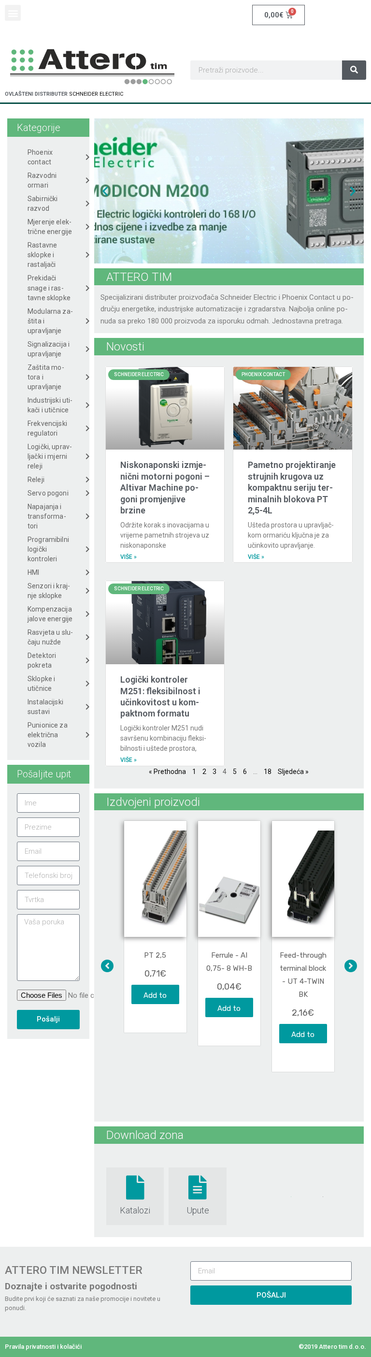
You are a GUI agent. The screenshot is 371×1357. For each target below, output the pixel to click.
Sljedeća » (293, 771)
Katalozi (135, 1210)
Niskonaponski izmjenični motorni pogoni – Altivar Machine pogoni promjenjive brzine (165, 487)
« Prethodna (167, 771)
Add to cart (155, 997)
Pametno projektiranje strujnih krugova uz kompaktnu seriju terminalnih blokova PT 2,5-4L (292, 487)
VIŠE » (128, 557)
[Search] (354, 70)
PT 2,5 (155, 955)
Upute (197, 1210)
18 (267, 771)
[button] (13, 13)
